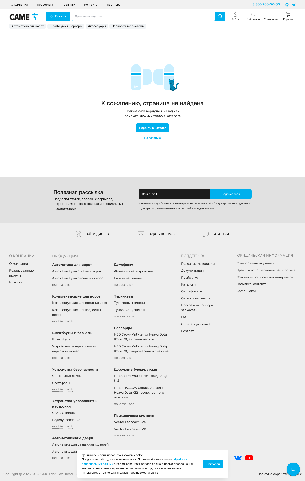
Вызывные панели (128, 278)
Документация (192, 271)
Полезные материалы (198, 264)
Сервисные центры (195, 298)
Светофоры (61, 383)
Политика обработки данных (279, 474)
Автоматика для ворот (28, 26)
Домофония (124, 264)
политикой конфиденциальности (198, 208)
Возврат (187, 331)
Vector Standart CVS (130, 422)
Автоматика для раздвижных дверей (80, 444)
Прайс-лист (190, 277)
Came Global (246, 291)
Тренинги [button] (68, 5)
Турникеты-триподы (129, 303)
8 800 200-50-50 (266, 4)
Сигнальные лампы (67, 376)
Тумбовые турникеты (130, 310)
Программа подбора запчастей (197, 307)
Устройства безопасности (75, 369)
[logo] (23, 16)
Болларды (123, 328)
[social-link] (238, 458)
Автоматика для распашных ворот (78, 278)
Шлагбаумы (61, 339)
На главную (152, 138)
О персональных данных (256, 263)
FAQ (184, 317)
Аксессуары (97, 26)
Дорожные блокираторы (135, 369)
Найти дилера (96, 234)
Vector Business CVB (130, 429)
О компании (18, 264)
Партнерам (115, 5)
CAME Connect (63, 413)
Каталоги (188, 284)
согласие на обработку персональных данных (220, 203)
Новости (15, 282)
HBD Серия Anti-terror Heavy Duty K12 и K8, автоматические (140, 336)
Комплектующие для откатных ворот (80, 303)
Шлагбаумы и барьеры (66, 26)
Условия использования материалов (265, 277)
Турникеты (123, 296)
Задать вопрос (161, 234)
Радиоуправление (66, 420)
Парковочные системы (128, 26)
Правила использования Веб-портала (266, 270)
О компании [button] (19, 5)
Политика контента (251, 284)
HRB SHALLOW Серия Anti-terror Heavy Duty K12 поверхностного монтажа (139, 393)
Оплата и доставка (195, 324)
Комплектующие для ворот (76, 296)
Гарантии (221, 234)
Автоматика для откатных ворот (76, 271)
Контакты (91, 5)
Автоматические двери (72, 438)
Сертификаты (191, 291)
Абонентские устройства (133, 271)
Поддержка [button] (45, 5)
